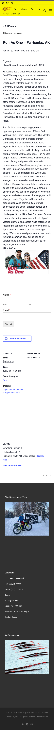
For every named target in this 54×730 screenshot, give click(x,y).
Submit (8, 324)
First (5, 304)
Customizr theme (41, 717)
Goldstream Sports (21, 712)
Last (30, 304)
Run (5, 380)
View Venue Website (12, 465)
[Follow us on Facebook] (7, 3)
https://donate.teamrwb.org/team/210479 (23, 65)
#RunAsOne (9, 248)
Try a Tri (46, 475)
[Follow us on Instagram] (12, 3)
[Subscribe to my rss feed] (3, 3)
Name (7, 295)
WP (16, 717)
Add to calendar (18, 338)
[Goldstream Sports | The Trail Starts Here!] (7, 9)
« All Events (9, 26)
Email (6, 310)
